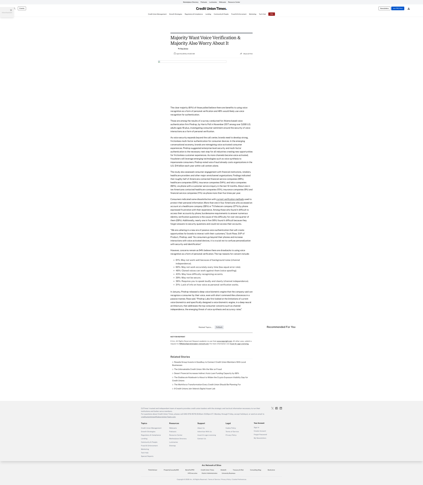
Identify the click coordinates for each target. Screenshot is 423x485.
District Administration (209, 473)
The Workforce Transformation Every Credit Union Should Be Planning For (207, 384)
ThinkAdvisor (152, 470)
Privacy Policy (231, 435)
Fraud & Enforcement (149, 446)
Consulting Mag (255, 470)
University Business (228, 473)
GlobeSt (223, 470)
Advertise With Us (204, 431)
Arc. (191, 479)
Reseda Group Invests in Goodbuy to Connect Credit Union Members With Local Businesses (209, 363)
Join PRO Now (398, 8)
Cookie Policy (231, 428)
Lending (144, 439)
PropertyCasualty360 (171, 470)
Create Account (260, 431)
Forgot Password (260, 434)
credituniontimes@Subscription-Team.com (158, 417)
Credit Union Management (151, 428)
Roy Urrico (184, 48)
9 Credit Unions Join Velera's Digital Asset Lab (194, 388)
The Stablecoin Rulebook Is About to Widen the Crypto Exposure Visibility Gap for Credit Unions (210, 379)
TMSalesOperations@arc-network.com (194, 344)
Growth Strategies (148, 431)
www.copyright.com (224, 341)
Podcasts (204, 2)
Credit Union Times (207, 470)
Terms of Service (232, 431)
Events (21, 8)
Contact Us (201, 439)
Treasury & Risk (238, 470)
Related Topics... (205, 327)
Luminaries (213, 2)
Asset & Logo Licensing (206, 435)
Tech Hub (144, 453)
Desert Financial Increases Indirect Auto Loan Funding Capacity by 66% (206, 373)
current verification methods (230, 199)
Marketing (145, 449)
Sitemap (172, 446)
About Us (201, 428)
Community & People (149, 442)
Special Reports (147, 456)
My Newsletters (260, 438)
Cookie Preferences (239, 479)
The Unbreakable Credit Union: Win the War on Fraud (198, 369)
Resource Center (234, 2)
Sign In (256, 427)
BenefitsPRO (189, 470)
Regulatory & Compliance (151, 435)
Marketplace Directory (190, 2)
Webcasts (222, 2)
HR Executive (192, 473)
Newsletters (384, 8)
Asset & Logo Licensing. (239, 344)
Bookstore (271, 470)
